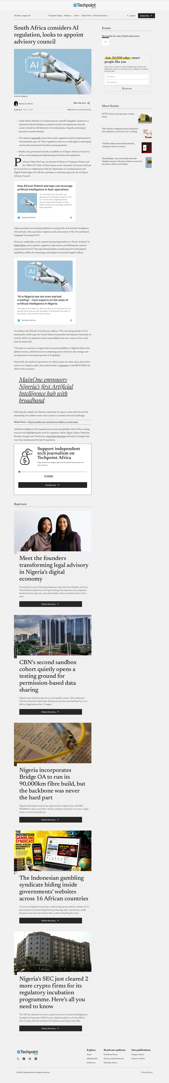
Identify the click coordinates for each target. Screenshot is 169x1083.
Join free (128, 88)
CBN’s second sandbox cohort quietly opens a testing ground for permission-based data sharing (48, 676)
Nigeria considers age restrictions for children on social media (53, 422)
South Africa (19, 245)
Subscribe (144, 15)
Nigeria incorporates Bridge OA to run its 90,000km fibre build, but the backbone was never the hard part (52, 784)
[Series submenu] (80, 15)
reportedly (36, 138)
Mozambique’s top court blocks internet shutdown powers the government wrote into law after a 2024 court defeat (122, 161)
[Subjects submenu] (71, 15)
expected (63, 365)
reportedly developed (56, 436)
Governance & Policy (83, 110)
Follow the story (48, 604)
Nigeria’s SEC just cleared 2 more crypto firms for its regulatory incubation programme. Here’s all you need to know (53, 993)
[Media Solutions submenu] (108, 15)
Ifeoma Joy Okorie (26, 104)
